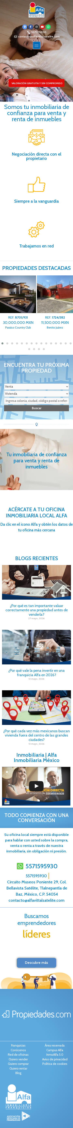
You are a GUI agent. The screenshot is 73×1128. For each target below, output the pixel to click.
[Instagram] (36, 26)
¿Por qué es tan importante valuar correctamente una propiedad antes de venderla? (36, 610)
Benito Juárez (55, 322)
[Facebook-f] (30, 26)
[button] (36, 45)
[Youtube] (42, 26)
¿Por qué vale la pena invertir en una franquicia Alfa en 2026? (36, 672)
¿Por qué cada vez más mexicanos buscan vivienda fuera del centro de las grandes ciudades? (36, 735)
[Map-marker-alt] (24, 26)
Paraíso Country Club (18, 322)
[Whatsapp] (48, 26)
